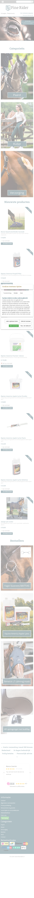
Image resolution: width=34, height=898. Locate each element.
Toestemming (7, 293)
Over (21, 293)
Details (16, 293)
